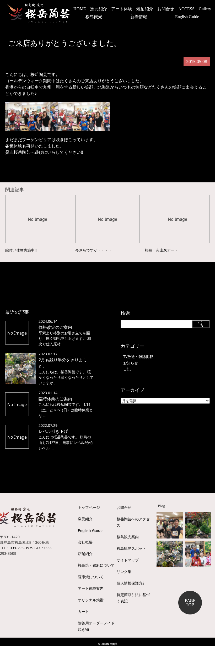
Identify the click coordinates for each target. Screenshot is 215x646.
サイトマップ (128, 559)
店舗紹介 (85, 553)
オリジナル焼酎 (91, 599)
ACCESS (186, 9)
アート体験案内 (91, 588)
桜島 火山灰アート (161, 250)
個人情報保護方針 (131, 583)
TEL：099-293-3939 (16, 547)
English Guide (187, 16)
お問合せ (165, 9)
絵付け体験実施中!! (21, 250)
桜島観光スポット (131, 548)
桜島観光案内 (128, 536)
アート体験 (121, 9)
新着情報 (138, 16)
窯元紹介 (85, 518)
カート (83, 611)
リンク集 (124, 571)
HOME (79, 9)
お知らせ (130, 362)
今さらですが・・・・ (93, 250)
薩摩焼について (91, 576)
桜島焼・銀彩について (96, 565)
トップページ (89, 507)
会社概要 (85, 542)
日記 (127, 369)
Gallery (205, 9)
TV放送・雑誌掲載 (138, 356)
